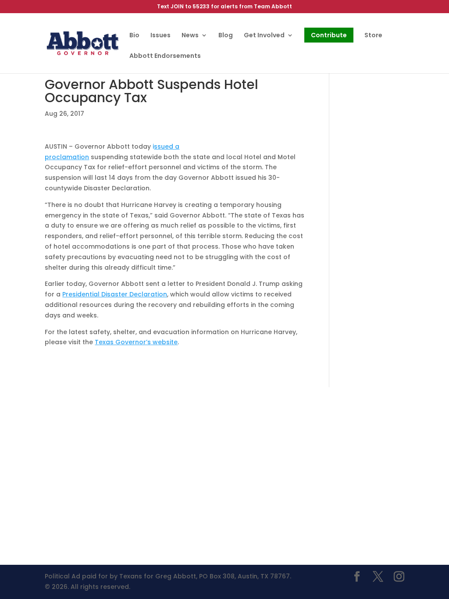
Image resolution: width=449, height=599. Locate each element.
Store (373, 35)
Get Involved (264, 35)
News (190, 35)
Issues (160, 35)
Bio (134, 35)
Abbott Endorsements (165, 56)
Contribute (329, 35)
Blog (225, 35)
